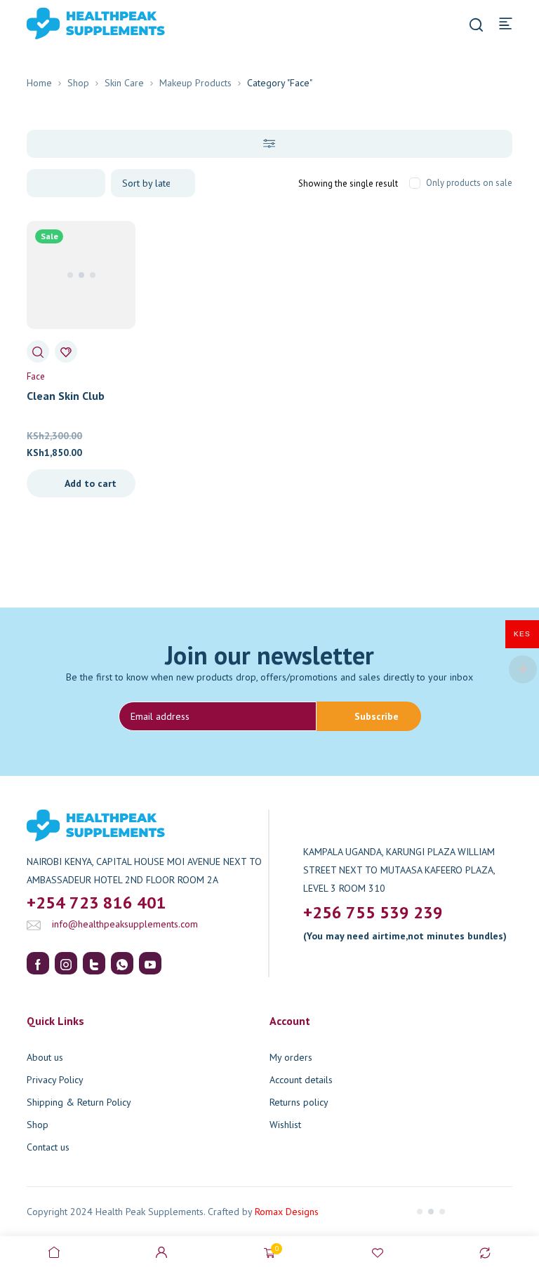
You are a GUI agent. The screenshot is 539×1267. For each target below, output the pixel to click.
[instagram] (66, 963)
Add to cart (91, 483)
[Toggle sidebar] (269, 144)
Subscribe (376, 716)
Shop (78, 82)
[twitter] (94, 963)
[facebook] (38, 963)
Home (39, 82)
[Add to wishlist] (66, 351)
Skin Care (124, 82)
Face (36, 376)
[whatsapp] (122, 963)
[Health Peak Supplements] (75, 22)
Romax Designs (287, 1211)
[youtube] (150, 963)
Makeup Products (195, 82)
